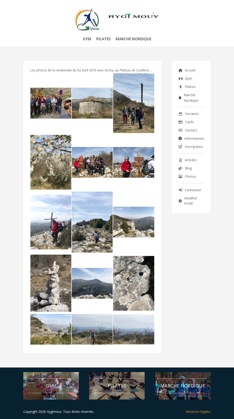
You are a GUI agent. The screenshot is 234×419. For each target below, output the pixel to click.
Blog (188, 168)
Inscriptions (194, 146)
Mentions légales (198, 411)
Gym (87, 39)
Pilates (103, 39)
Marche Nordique (133, 39)
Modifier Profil (190, 201)
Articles (191, 160)
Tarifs (189, 122)
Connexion (193, 190)
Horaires (192, 113)
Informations (194, 138)
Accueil (190, 70)
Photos (190, 176)
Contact (191, 130)
